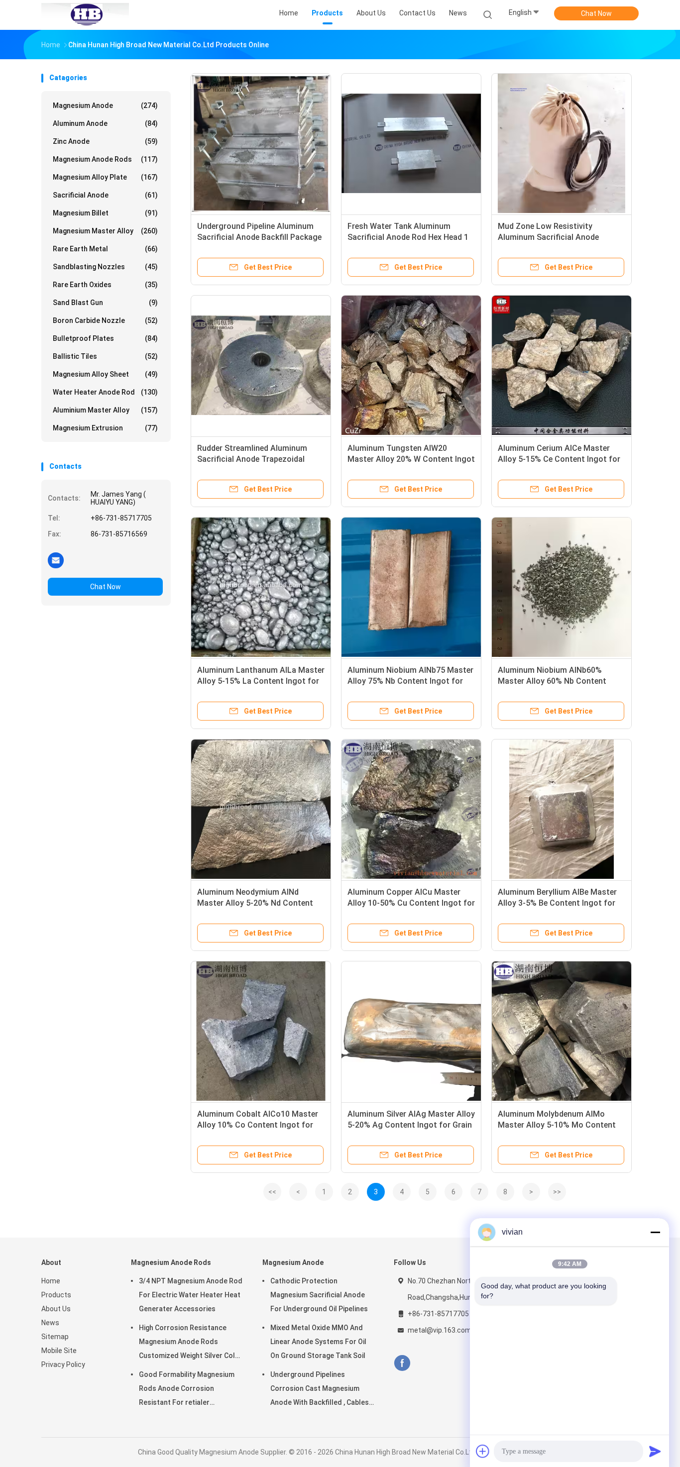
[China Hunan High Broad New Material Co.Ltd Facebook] (402, 1363)
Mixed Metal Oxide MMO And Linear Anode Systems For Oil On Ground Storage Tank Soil (318, 1342)
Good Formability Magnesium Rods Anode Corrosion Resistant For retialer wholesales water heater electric (186, 1389)
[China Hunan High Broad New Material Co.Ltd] (85, 15)
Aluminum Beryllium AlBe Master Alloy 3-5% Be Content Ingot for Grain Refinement (557, 903)
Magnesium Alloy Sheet (105, 374)
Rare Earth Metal (105, 249)
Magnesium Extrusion (105, 428)
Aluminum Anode (105, 123)
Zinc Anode (105, 141)
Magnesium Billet (105, 213)
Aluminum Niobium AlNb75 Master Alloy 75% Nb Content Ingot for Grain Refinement (410, 681)
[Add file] (483, 1451)
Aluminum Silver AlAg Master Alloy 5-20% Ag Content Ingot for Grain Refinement (411, 1125)
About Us (56, 1309)
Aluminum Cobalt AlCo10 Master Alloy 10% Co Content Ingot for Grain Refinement (257, 1125)
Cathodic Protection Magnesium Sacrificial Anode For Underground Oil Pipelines (319, 1295)
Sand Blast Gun (105, 303)
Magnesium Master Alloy (105, 231)
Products (56, 1295)
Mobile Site (59, 1351)
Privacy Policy (63, 1364)
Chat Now (596, 13)
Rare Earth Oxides (105, 285)
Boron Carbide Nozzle (105, 320)
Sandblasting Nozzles (105, 267)
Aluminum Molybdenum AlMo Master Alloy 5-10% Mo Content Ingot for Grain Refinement (557, 1125)
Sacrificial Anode (105, 195)
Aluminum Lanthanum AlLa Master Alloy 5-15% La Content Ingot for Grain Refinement (261, 681)
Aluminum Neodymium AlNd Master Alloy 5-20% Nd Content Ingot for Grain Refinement (255, 903)
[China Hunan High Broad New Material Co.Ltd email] (56, 560)
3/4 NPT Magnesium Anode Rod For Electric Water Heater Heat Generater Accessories (190, 1295)
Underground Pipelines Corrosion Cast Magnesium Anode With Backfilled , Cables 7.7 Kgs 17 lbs (319, 1389)
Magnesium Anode (105, 105)
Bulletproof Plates (105, 338)
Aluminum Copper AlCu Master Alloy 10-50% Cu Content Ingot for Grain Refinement (411, 903)
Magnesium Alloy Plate (105, 177)
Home (50, 1281)
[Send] (655, 1451)
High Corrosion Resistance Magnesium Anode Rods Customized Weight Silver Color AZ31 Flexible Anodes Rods (190, 1343)
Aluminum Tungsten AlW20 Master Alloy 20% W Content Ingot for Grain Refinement (411, 459)
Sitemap (55, 1337)
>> (557, 1192)
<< (272, 1192)
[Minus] (655, 1232)
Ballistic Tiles (105, 356)
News (50, 1323)
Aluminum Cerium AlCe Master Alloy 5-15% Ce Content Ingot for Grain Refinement (559, 459)
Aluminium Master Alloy (105, 410)
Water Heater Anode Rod (105, 392)
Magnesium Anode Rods (105, 159)
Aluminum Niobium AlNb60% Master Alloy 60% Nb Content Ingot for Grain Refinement (552, 681)
